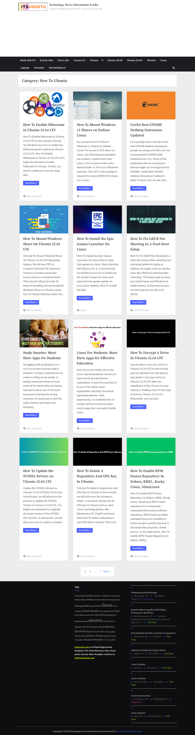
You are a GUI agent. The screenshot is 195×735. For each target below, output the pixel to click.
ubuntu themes (95, 635)
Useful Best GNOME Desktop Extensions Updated (146, 130)
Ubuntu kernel (80, 636)
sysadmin (78, 621)
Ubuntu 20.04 (114, 60)
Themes (151, 60)
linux (107, 605)
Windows (88, 639)
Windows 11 (100, 639)
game (111, 599)
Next (106, 571)
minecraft (89, 615)
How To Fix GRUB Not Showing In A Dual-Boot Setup (149, 244)
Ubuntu (94, 60)
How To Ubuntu (34, 196)
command (106, 595)
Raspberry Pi (111, 615)
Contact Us (79, 60)
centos (89, 595)
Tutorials (39, 67)
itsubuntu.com (82, 647)
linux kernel (91, 610)
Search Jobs (46, 60)
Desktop (91, 599)
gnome (85, 605)
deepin (83, 600)
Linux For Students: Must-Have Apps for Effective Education (97, 358)
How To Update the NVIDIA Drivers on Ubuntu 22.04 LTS (38, 476)
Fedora (103, 599)
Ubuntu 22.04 (134, 60)
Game (83, 310)
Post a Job (63, 60)
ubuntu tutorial (110, 636)
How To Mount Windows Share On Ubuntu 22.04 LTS (42, 244)
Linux (163, 60)
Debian (77, 599)
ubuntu (95, 620)
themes (85, 621)
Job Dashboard (57, 67)
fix (108, 600)
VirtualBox (79, 640)
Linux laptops (104, 611)
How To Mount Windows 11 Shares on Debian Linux (96, 130)
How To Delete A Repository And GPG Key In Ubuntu (97, 476)
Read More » (32, 183)
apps (84, 596)
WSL (113, 640)
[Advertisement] (97, 32)
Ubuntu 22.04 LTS (95, 631)
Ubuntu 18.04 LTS (83, 626)
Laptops (25, 67)
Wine (109, 640)
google (92, 606)
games (117, 600)
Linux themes (80, 615)
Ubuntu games (109, 632)
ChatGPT (97, 596)
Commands (115, 596)
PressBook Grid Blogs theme (129, 731)
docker (97, 600)
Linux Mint (114, 611)
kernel (98, 605)
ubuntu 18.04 (109, 621)
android (78, 596)
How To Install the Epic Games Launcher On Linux (95, 244)
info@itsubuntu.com (85, 657)
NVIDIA (96, 615)
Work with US (27, 60)
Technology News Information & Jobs (73, 5)
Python (103, 615)
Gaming (78, 606)
